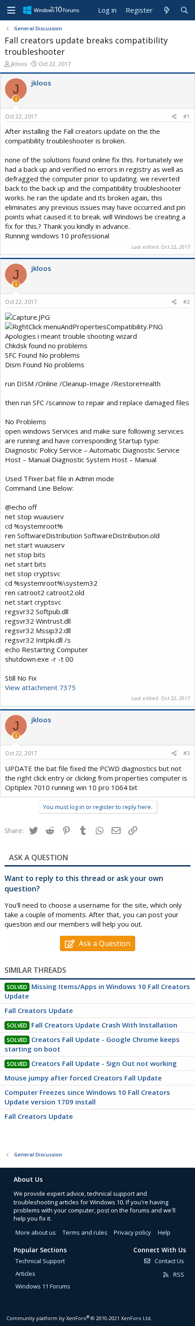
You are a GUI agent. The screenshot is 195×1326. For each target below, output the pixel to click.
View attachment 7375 (40, 687)
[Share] (174, 117)
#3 (186, 753)
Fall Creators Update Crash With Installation (104, 1024)
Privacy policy (132, 1232)
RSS (178, 1274)
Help (164, 1232)
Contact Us (168, 1261)
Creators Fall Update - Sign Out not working (104, 1063)
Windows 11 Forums (42, 1286)
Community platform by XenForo (79, 1318)
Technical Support (40, 1261)
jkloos (19, 64)
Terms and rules (85, 1232)
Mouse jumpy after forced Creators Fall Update (83, 1077)
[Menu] (11, 10)
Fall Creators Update (39, 1010)
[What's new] (166, 10)
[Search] (184, 10)
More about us (35, 1232)
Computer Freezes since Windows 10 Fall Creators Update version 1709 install (87, 1097)
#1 (186, 116)
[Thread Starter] (16, 99)
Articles (25, 1273)
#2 (186, 302)
